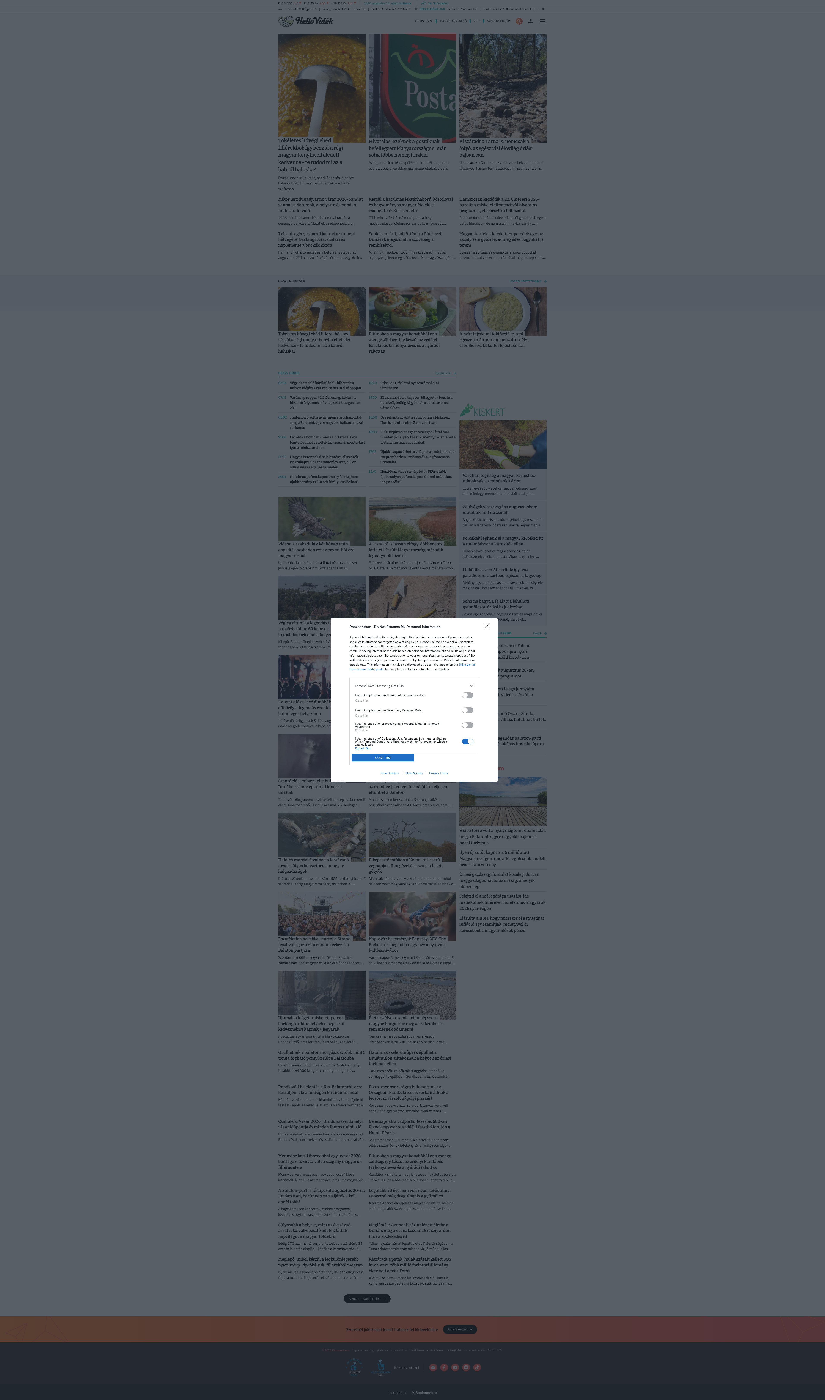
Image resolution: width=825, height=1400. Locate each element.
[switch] (467, 695)
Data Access (414, 773)
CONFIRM (383, 757)
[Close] (489, 627)
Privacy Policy (438, 773)
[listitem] (414, 685)
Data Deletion (389, 773)
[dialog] (414, 700)
